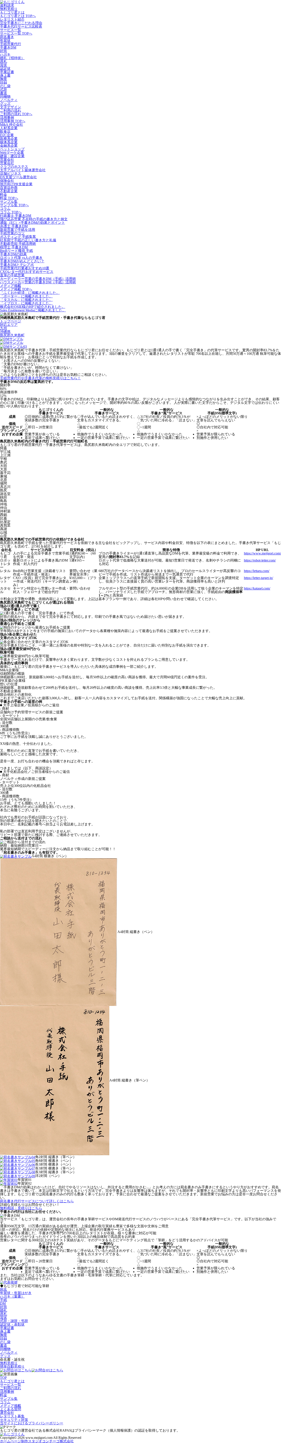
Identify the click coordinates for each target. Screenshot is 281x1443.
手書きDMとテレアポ (17, 265)
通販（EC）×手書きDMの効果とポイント (32, 222)
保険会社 (7, 180)
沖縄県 (5, 332)
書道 (3, 93)
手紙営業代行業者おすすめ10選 (24, 268)
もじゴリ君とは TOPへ (18, 16)
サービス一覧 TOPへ (16, 33)
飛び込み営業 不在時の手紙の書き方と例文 (34, 219)
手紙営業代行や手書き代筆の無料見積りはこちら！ (40, 378)
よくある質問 (10, 1409)
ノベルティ (9, 100)
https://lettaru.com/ (256, 571)
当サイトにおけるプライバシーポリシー (31, 1423)
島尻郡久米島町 (12, 335)
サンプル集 (9, 201)
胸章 (3, 79)
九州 (3, 328)
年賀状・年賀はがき (16, 1293)
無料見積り (9, 9)
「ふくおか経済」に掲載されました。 (30, 293)
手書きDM (8, 47)
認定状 (5, 68)
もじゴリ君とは (12, 12)
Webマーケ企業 (12, 152)
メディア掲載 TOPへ (16, 289)
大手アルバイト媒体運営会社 (23, 170)
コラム (5, 208)
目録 (3, 82)
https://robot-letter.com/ (260, 560)
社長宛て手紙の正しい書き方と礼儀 (28, 240)
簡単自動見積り (12, 1366)
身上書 (5, 75)
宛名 (3, 1289)
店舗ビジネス (10, 173)
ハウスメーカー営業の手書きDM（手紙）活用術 (38, 282)
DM (3, 1303)
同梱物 (5, 96)
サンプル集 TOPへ (14, 205)
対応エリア (9, 325)
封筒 (3, 51)
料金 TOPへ (9, 198)
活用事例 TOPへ (12, 121)
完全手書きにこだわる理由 (21, 23)
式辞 (3, 89)
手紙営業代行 (10, 44)
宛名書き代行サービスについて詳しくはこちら (37, 1201)
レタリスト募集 (12, 1416)
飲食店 (5, 131)
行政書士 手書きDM (15, 215)
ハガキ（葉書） (12, 1296)
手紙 (3, 1300)
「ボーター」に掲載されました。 (26, 296)
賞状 (3, 65)
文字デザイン (10, 107)
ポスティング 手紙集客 (18, 236)
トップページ (10, 321)
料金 (3, 194)
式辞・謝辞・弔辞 (14, 1321)
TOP (3, 1377)
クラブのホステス (14, 166)
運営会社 (7, 1413)
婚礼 (3, 1310)
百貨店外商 (9, 187)
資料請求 (7, 5)
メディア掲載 (10, 286)
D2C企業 (7, 135)
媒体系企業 (9, 142)
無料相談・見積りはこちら (21, 1208)
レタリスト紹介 (12, 19)
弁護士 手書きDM (14, 226)
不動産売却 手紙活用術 (18, 244)
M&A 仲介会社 (11, 124)
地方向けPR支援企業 (16, 184)
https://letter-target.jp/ (258, 578)
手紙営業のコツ (12, 233)
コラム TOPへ (11, 212)
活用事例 (7, 117)
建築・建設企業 (12, 156)
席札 (3, 61)
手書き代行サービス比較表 (21, 26)
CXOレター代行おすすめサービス (26, 272)
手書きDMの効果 (13, 254)
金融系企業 (9, 145)
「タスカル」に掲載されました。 (26, 300)
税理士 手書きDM (14, 247)
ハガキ (5, 54)
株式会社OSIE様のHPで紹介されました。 (32, 307)
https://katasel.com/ (257, 588)
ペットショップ (12, 149)
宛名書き (7, 37)
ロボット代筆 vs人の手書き (21, 258)
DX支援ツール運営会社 (18, 177)
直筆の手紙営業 (12, 275)
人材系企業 (9, 128)
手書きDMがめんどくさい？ (22, 261)
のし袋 (5, 86)
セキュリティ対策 (14, 1420)
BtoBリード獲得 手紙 (16, 251)
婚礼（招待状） (12, 58)
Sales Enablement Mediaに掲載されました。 (33, 310)
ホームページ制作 (37, 1441)
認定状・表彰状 (12, 1324)
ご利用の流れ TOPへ (16, 114)
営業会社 (7, 159)
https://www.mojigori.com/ (262, 553)
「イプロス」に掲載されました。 (26, 303)
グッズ (5, 103)
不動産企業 (9, 191)
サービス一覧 (10, 30)
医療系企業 (9, 138)
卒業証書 (7, 72)
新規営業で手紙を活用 (17, 229)
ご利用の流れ (10, 110)
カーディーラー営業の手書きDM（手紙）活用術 (38, 279)
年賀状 (5, 40)
